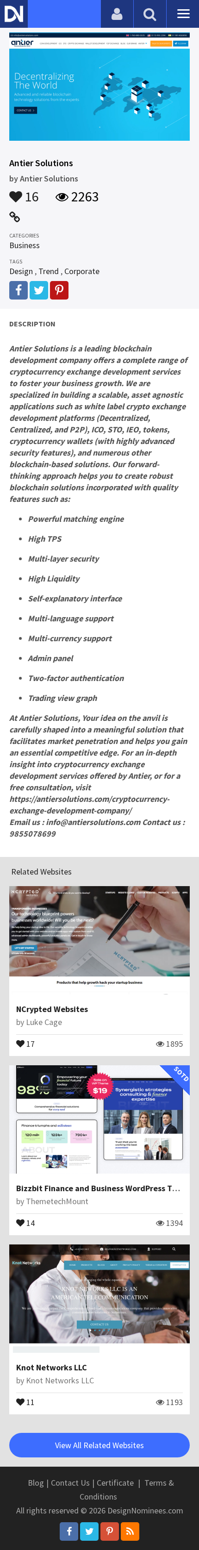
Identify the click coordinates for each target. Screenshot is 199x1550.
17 (30, 1043)
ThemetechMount (57, 1201)
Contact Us (70, 1482)
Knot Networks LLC (51, 1367)
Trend (48, 271)
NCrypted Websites (52, 1009)
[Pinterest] (109, 1531)
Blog (36, 1482)
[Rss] (130, 1531)
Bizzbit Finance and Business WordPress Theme (104, 1188)
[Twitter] (89, 1531)
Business (24, 245)
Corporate (82, 271)
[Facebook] (69, 1531)
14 (30, 1222)
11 (30, 1401)
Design (21, 271)
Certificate (115, 1482)
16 (30, 192)
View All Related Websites (99, 1445)
